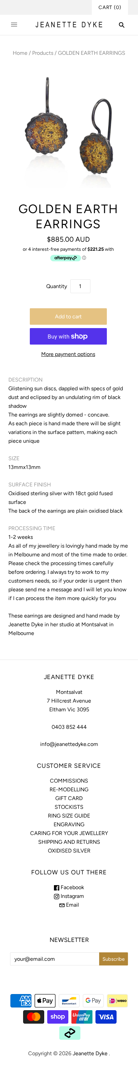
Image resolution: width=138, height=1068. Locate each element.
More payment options (68, 354)
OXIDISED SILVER (69, 850)
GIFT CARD (69, 798)
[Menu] (14, 25)
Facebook (71, 887)
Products (42, 53)
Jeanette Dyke (90, 1053)
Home (20, 53)
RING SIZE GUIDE (69, 816)
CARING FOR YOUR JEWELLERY (69, 833)
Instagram (71, 896)
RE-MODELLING (69, 789)
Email (72, 905)
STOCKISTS (69, 807)
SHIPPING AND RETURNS (69, 842)
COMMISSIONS (69, 781)
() (109, 7)
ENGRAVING (69, 824)
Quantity (56, 286)
